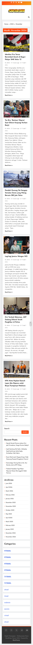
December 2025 (10, 502)
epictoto (6, 609)
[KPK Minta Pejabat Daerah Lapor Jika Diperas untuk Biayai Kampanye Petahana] (16, 369)
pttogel (6, 589)
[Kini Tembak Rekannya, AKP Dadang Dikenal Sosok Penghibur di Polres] (16, 305)
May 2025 (9, 514)
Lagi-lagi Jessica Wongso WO (16, 256)
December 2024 (11, 533)
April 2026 (9, 487)
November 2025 (11, 506)
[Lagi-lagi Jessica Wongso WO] (16, 245)
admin (8, 63)
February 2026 (10, 495)
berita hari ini (14, 50)
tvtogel (6, 596)
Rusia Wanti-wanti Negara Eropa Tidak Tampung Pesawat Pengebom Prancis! (17, 458)
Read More (8, 95)
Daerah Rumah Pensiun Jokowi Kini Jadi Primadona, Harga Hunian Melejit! (17, 444)
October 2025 (10, 510)
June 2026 (9, 483)
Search (6, 428)
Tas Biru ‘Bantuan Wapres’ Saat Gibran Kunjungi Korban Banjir (16, 122)
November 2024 (11, 537)
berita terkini (24, 50)
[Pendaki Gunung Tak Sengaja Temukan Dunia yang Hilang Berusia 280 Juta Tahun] (16, 179)
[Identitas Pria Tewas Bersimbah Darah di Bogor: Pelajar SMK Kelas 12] (16, 43)
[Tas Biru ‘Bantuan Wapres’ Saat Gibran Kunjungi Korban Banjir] (16, 108)
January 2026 (10, 499)
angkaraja (7, 602)
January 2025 (10, 529)
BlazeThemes (16, 640)
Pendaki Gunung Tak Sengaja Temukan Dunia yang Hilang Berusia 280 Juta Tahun (16, 192)
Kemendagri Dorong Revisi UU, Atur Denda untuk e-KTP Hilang (16, 464)
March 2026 (9, 491)
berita (7, 50)
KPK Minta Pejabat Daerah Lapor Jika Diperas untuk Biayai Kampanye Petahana (15, 383)
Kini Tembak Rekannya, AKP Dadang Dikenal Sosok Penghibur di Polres (15, 319)
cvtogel (6, 615)
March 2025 (9, 522)
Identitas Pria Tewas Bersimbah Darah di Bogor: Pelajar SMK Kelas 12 (15, 57)
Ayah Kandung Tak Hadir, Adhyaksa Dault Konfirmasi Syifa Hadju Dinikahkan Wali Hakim (16, 451)
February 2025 (10, 525)
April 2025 (9, 518)
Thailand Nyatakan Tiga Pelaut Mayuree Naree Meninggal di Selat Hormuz (16, 471)
